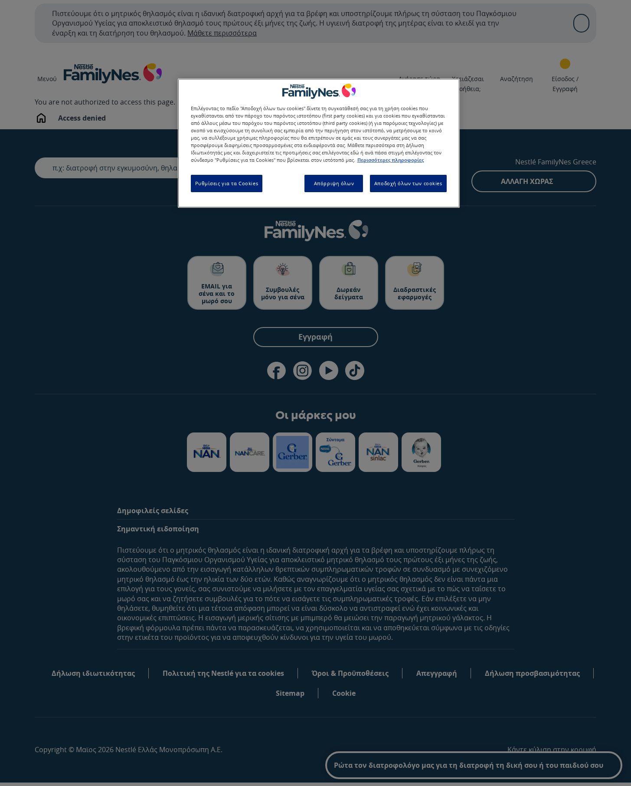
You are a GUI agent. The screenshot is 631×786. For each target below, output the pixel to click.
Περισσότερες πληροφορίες (390, 160)
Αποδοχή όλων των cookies (408, 183)
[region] (319, 143)
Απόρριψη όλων (334, 183)
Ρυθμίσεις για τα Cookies (226, 183)
